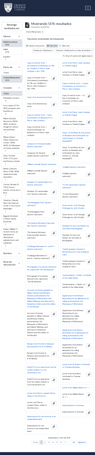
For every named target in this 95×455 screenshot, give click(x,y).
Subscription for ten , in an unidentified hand (41, 417)
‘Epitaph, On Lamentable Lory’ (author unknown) (39, 183)
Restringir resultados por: (12, 26)
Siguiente (82, 442)
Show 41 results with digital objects (79, 56)
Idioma (6, 36)
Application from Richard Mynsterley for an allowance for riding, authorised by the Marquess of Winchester (75, 299)
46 (74, 442)
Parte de (7, 67)
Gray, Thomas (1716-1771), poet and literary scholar (11, 159)
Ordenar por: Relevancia (42, 50)
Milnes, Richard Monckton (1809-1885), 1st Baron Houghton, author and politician (10, 125)
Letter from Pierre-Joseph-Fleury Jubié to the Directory (41, 394)
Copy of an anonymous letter (39, 97)
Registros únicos (10, 43)
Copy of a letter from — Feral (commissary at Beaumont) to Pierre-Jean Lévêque (39, 118)
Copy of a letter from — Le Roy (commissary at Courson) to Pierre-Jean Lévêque (75, 86)
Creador (7, 87)
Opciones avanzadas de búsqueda (45, 38)
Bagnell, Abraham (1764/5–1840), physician (10, 220)
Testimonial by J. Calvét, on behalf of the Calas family (76, 276)
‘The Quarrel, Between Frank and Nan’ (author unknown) (40, 224)
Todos (6, 72)
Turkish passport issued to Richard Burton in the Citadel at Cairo (75, 252)
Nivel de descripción (9, 263)
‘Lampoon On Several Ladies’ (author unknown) (39, 145)
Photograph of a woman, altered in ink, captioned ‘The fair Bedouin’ (41, 268)
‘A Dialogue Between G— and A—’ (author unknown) (41, 247)
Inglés (10, 50)
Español (8, 58)
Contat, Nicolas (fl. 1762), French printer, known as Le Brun (11, 190)
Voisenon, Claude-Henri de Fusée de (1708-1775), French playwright (11, 206)
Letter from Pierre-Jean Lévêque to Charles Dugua (76, 64)
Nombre (7, 253)
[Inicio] (16, 8)
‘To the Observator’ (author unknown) (74, 186)
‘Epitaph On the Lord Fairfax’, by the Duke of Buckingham (75, 227)
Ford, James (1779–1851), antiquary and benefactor (11, 109)
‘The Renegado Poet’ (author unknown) (39, 204)
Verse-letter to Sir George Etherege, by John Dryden (73, 206)
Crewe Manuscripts (11, 78)
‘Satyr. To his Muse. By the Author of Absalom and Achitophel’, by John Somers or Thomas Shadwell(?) (76, 136)
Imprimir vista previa (36, 46)
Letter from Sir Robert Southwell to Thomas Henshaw (76, 365)
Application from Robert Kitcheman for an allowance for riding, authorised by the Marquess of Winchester (75, 334)
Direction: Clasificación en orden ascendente (73, 50)
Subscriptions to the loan (73, 405)
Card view (53, 46)
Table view (65, 46)
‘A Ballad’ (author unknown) (73, 167)
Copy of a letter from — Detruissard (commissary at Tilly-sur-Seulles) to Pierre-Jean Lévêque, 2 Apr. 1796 (41, 67)
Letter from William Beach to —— (76, 387)
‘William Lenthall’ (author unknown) (41, 164)
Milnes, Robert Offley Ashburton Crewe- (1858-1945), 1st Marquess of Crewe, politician (11, 144)
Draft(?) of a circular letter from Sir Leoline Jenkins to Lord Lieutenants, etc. (41, 370)
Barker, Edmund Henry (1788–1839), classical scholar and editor (11, 174)
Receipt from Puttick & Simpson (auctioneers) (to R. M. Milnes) (40, 345)
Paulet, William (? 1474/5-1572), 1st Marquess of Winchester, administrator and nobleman (11, 237)
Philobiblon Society (11, 99)
